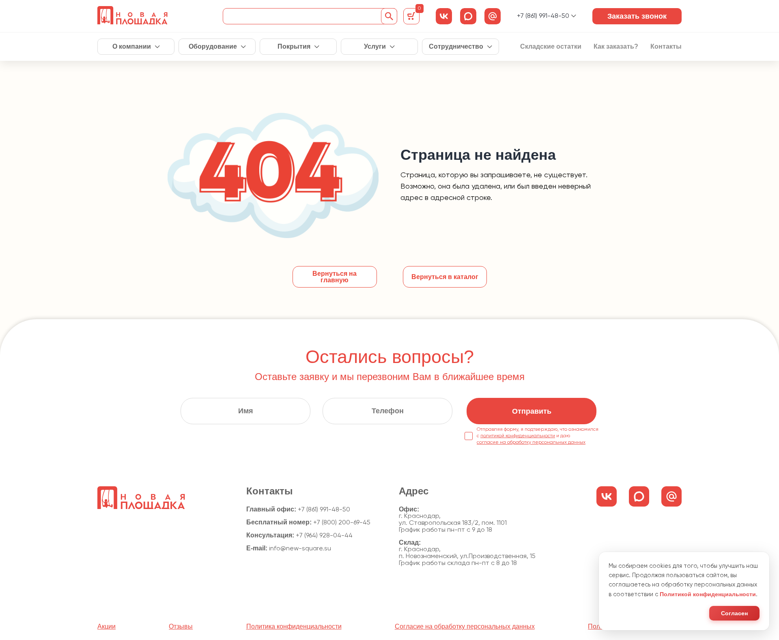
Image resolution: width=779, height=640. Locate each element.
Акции (106, 626)
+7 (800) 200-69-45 (341, 523)
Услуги (375, 46)
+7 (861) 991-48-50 (543, 16)
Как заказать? (616, 46)
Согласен (734, 613)
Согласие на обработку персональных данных (465, 626)
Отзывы (181, 626)
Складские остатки (550, 46)
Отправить (531, 411)
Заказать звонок (637, 16)
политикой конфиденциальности (517, 436)
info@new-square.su (300, 549)
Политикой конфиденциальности (708, 594)
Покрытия (294, 46)
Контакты (666, 46)
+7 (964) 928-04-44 (324, 536)
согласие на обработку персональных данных (531, 442)
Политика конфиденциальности (294, 626)
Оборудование (213, 46)
